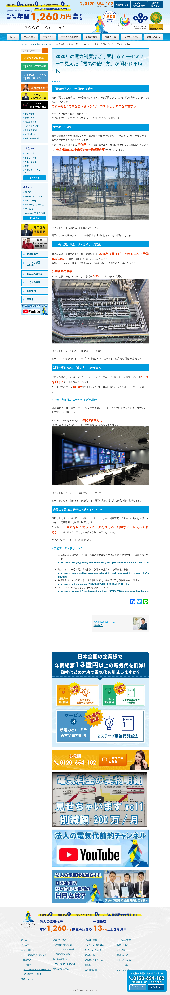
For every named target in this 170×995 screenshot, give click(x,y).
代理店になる (122, 4)
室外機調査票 (91, 970)
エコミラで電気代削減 (64, 949)
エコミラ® (48, 37)
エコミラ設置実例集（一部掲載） (37, 970)
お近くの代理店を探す (138, 4)
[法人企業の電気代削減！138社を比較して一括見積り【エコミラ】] (28, 919)
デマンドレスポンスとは (64, 964)
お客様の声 (28, 965)
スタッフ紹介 (123, 965)
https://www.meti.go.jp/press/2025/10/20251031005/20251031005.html (93, 584)
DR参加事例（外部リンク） (35, 974)
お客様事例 (91, 37)
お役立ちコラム (131, 37)
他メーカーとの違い (94, 950)
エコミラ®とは (28, 950)
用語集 (88, 965)
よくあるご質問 (124, 940)
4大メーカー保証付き (94, 945)
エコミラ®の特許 (69, 37)
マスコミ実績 (91, 940)
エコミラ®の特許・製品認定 (34, 955)
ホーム (13, 37)
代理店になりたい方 (94, 960)
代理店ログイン (155, 4)
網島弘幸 (98, 625)
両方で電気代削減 (62, 954)
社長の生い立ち (124, 960)
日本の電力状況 (60, 959)
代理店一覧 (110, 37)
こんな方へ (29, 37)
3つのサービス (59, 940)
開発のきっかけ (124, 955)
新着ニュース (27, 979)
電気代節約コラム (61, 969)
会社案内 (121, 950)
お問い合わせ (153, 37)
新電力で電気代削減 (63, 945)
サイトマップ (123, 970)
